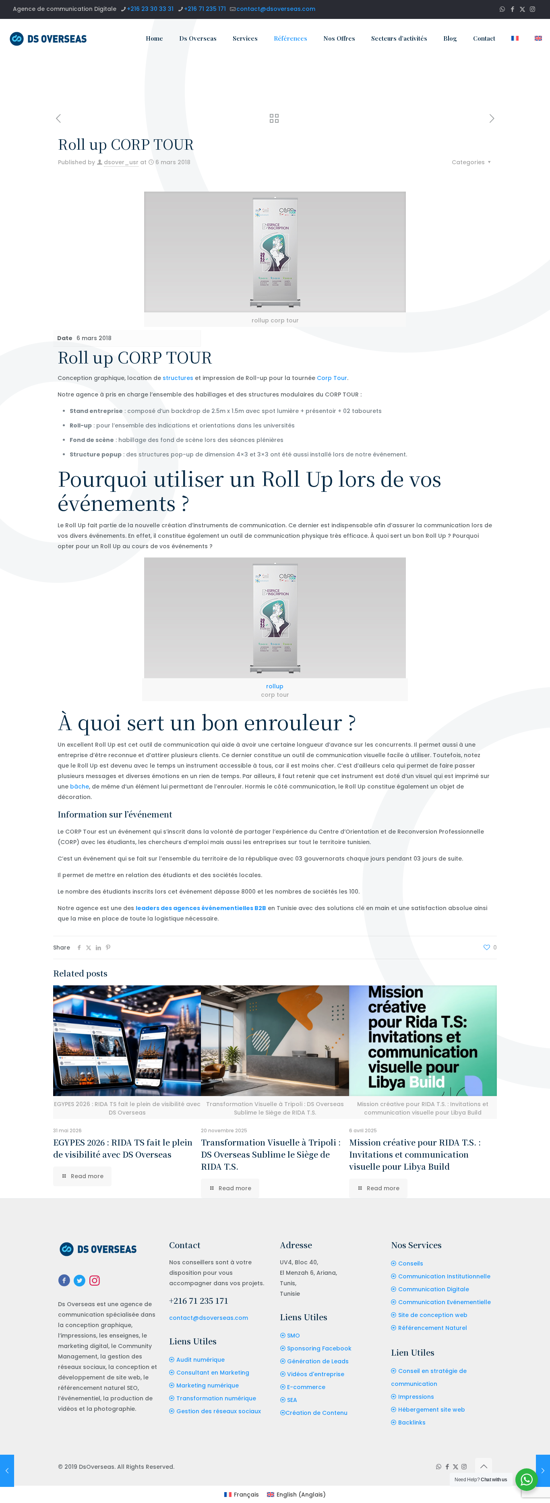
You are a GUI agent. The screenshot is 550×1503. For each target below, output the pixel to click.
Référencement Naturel (432, 1328)
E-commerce (306, 1387)
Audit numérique (200, 1360)
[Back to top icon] (483, 1466)
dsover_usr (121, 162)
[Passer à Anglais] (538, 38)
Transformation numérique (216, 1398)
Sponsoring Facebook (319, 1348)
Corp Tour (332, 378)
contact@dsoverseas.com (275, 9)
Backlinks (412, 1422)
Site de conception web (432, 1315)
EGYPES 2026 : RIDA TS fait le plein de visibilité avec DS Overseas (122, 1148)
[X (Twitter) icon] (522, 9)
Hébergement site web (431, 1410)
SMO (293, 1336)
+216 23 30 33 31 (150, 9)
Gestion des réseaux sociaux (218, 1411)
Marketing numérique (207, 1385)
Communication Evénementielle (444, 1302)
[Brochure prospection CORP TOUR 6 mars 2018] (543, 1471)
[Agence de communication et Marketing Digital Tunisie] (48, 38)
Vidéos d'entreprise (315, 1374)
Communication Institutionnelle (444, 1276)
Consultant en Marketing (212, 1373)
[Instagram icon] (532, 9)
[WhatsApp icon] (502, 9)
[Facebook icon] (512, 9)
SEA (292, 1400)
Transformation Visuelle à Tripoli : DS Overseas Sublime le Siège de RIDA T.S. (271, 1154)
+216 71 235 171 (205, 9)
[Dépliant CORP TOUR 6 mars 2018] (7, 1471)
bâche (79, 786)
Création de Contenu (316, 1413)
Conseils (410, 1263)
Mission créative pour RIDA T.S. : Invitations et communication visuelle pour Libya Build (415, 1154)
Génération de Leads (318, 1361)
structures (178, 378)
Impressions (416, 1397)
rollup (274, 686)
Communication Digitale (433, 1289)
